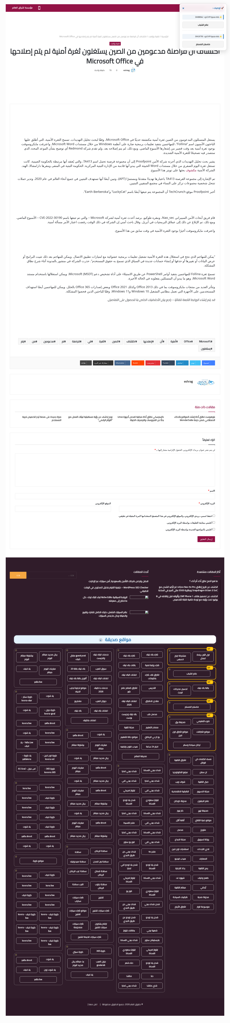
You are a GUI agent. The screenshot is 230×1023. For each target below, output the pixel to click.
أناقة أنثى (180, 820)
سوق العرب (100, 669)
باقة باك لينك (203, 688)
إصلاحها (147, 341)
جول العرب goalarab (101, 963)
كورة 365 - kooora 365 (49, 770)
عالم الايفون (203, 801)
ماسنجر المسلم (192, 707)
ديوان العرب (100, 701)
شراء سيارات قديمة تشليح (89, 937)
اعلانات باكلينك (89, 720)
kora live (27, 788)
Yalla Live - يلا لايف (26, 744)
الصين (115, 341)
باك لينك (77, 711)
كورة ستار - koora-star (26, 698)
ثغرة (101, 341)
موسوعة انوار (203, 907)
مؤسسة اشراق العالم (22, 8)
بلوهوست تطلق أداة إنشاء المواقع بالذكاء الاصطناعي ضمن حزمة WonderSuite (194, 418)
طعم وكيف (203, 878)
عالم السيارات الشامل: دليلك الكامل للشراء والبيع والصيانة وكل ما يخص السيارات (105, 614)
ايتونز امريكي (129, 790)
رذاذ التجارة (180, 868)
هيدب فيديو (180, 859)
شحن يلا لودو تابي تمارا (129, 866)
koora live (26, 723)
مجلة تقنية (129, 727)
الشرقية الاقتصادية (180, 791)
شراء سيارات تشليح (100, 911)
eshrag (126, 70)
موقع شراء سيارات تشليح (78, 912)
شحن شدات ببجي (152, 904)
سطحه (78, 852)
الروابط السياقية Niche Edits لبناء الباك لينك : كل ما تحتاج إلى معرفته (105, 599)
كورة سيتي (78, 952)
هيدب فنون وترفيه (129, 747)
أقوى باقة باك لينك (78, 678)
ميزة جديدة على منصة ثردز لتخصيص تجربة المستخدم (41, 418)
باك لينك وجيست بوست (129, 716)
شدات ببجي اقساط (152, 770)
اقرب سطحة (78, 884)
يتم (22, 341)
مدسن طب (152, 714)
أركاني (203, 887)
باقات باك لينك (129, 665)
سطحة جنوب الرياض (101, 886)
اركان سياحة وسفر (191, 745)
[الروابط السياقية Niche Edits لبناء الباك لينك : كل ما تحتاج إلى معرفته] (139, 602)
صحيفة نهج (203, 811)
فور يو (129, 891)
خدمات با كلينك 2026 (101, 689)
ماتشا (129, 976)
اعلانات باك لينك (101, 711)
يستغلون (206, 348)
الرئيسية (165, 36)
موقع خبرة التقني (203, 820)
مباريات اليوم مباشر (101, 746)
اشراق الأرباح (180, 907)
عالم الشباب (191, 674)
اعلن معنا (93, 1004)
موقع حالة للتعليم (129, 737)
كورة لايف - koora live (50, 916)
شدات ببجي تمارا (129, 771)
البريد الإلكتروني (207, 503)
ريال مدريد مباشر (101, 758)
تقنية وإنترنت (153, 36)
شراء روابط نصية (152, 665)
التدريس (152, 688)
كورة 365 (100, 951)
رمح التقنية (203, 868)
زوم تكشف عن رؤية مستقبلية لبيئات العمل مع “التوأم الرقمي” (90, 418)
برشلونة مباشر (78, 745)
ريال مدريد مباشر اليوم (49, 656)
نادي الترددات (203, 849)
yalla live (38, 682)
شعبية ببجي (152, 930)
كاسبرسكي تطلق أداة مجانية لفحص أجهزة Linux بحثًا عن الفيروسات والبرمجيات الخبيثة (141, 418)
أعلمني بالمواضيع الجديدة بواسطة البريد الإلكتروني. (188, 529)
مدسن (180, 830)
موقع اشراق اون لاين (180, 733)
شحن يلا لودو (152, 917)
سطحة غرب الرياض (78, 871)
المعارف (203, 859)
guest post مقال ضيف (78, 657)
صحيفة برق (180, 722)
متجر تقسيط (129, 823)
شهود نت (180, 878)
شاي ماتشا (152, 986)
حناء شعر (129, 963)
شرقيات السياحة (180, 897)
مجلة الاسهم (203, 791)
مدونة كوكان (180, 801)
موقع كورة (38, 861)
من (34, 341)
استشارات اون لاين (180, 849)
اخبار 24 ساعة (152, 747)
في (89, 341)
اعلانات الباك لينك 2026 (129, 703)
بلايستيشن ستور (152, 940)
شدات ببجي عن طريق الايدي (129, 853)
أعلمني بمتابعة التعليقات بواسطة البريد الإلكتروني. (189, 522)
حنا (152, 976)
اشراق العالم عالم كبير (129, 689)
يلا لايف (89, 975)
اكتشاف (130, 341)
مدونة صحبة (203, 897)
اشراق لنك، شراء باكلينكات (152, 676)
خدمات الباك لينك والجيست (101, 656)
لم (63, 341)
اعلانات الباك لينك (129, 675)
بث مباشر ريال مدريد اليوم (78, 963)
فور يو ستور (129, 842)
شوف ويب (180, 782)
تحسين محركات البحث (180, 690)
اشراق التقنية (180, 760)
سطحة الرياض (100, 851)
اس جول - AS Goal (27, 769)
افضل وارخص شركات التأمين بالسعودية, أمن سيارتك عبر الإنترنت (118, 581)
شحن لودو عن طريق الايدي (129, 919)
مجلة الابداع (180, 839)
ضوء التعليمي (203, 721)
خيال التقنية (203, 782)
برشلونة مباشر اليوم (27, 657)
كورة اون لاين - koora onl (50, 757)
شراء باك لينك (152, 655)
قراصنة (76, 341)
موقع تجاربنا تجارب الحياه (77, 689)
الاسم (211, 490)
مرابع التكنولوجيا (180, 772)
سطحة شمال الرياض (101, 873)
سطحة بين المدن (101, 861)
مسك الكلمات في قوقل (203, 761)
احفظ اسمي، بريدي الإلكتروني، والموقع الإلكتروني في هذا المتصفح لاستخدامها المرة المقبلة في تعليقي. (165, 515)
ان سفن (203, 772)
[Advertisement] (115, 22)
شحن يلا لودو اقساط (129, 802)
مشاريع (77, 701)
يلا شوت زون (50, 970)
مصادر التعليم (152, 727)
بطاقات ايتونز (129, 930)
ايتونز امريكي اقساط (129, 879)
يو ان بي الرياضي (152, 737)
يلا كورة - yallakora (26, 757)
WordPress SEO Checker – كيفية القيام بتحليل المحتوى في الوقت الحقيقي (116, 589)
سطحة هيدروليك (78, 861)
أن (161, 341)
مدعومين (48, 341)
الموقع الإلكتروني (103, 503)
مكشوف (191, 170)
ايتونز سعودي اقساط (152, 802)
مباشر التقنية (180, 887)
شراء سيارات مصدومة (78, 925)
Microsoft (205, 341)
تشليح (101, 897)
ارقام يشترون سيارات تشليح (101, 925)
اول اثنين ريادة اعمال (203, 656)
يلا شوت (101, 734)
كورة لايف (50, 798)
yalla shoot (78, 735)
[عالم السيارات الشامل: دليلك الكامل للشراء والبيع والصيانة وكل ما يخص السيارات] (139, 617)
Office (187, 341)
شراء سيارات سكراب (78, 899)
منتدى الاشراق (152, 701)
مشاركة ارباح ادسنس (180, 657)
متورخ (203, 830)
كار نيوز (180, 811)
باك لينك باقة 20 (78, 669)
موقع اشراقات (203, 732)
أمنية (173, 341)
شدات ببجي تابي (129, 781)
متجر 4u (152, 852)
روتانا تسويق (203, 839)
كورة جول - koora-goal (49, 712)
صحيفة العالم (140, 756)
